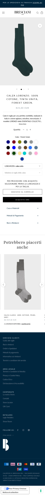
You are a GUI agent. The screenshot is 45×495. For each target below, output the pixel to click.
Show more (22, 124)
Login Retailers (8, 417)
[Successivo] (28, 89)
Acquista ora (22, 200)
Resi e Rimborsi (13, 223)
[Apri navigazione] (3, 13)
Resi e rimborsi (8, 345)
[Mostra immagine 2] (23, 89)
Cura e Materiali (13, 208)
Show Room (7, 421)
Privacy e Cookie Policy (11, 375)
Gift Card (6, 406)
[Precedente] (16, 89)
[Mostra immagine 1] (21, 89)
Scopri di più (25, 324)
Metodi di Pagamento (15, 215)
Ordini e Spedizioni (10, 348)
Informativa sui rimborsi (12, 356)
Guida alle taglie (8, 341)
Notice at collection (10, 492)
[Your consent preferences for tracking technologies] (41, 490)
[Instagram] (23, 430)
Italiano (7, 435)
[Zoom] (40, 26)
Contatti (6, 398)
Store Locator (8, 402)
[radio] (8, 142)
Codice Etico (7, 379)
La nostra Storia (9, 394)
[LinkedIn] (29, 430)
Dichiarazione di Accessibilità (13, 383)
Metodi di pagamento (11, 352)
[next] (41, 284)
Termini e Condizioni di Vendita (14, 371)
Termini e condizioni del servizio (14, 360)
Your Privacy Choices (17, 489)
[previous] (3, 284)
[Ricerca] (37, 13)
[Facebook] (18, 430)
